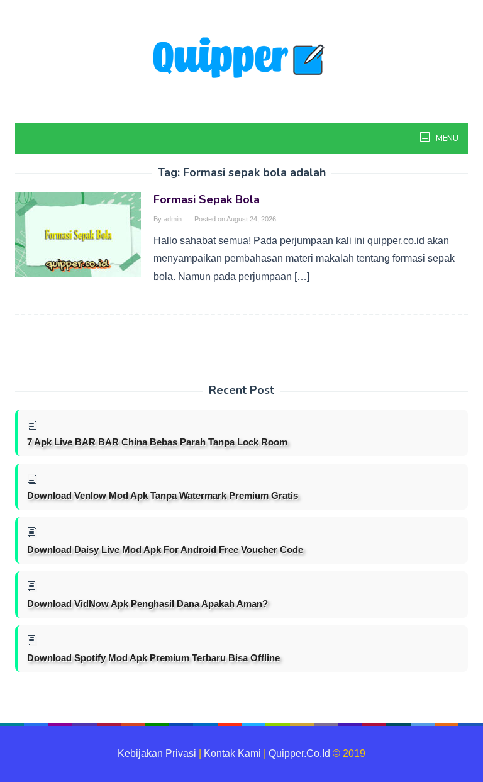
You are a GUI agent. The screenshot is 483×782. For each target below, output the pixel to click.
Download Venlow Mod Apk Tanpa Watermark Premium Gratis (162, 495)
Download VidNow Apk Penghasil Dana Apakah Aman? (147, 603)
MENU (446, 138)
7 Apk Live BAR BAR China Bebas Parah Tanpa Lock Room (157, 442)
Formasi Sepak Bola (206, 199)
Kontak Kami (232, 753)
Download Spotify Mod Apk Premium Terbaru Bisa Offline (153, 657)
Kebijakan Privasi (157, 753)
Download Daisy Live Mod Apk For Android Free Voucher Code (165, 549)
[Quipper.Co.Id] (241, 58)
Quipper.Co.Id (299, 753)
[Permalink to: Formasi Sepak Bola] (78, 233)
